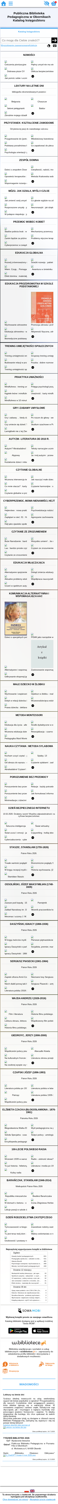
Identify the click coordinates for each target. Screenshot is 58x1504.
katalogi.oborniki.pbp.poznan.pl (16, 1425)
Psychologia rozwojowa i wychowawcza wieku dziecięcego (31, 1263)
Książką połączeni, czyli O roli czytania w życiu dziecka (30, 1300)
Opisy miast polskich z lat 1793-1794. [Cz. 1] (27, 1290)
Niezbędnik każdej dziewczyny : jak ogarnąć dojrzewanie (31, 1273)
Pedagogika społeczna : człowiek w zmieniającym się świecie (32, 1259)
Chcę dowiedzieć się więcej (15, 1499)
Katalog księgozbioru (29, 31)
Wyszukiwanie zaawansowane (15, 45)
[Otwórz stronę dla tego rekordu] (16, 61)
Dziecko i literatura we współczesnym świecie (27, 1293)
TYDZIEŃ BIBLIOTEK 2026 (16, 1438)
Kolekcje (33, 45)
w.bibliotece (27, 1351)
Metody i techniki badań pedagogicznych (26, 1266)
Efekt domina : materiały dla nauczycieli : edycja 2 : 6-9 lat (31, 1283)
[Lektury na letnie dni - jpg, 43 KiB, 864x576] (14, 1427)
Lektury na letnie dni (13, 1394)
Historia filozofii (17, 1261)
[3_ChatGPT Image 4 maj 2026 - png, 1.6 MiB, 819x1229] (19, 1455)
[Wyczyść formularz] (48, 46)
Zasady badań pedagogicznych (22, 1256)
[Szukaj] (54, 40)
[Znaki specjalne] (54, 46)
